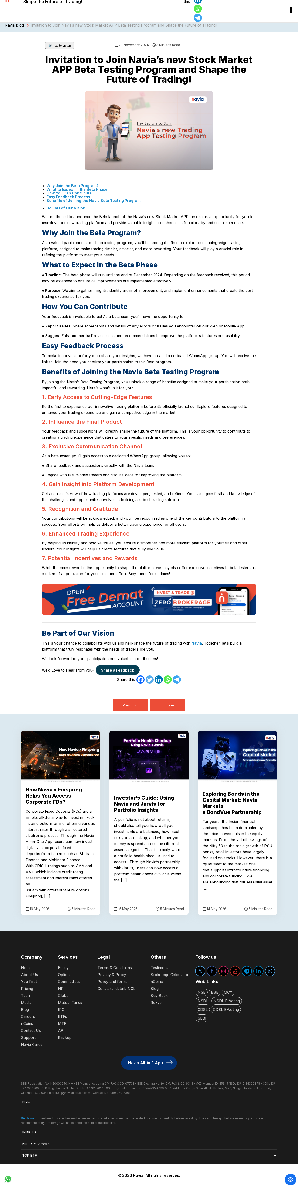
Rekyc (156, 1002)
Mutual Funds (70, 1002)
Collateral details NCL (116, 988)
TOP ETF (29, 1155)
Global (63, 995)
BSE (214, 992)
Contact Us (31, 1030)
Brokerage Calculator (170, 974)
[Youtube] (235, 971)
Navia (196, 643)
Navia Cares (31, 1044)
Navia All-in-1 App (145, 1062)
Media (26, 1002)
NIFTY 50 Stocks (36, 1144)
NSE (202, 992)
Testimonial (160, 967)
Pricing (27, 988)
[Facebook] (140, 679)
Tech (25, 995)
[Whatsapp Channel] (270, 971)
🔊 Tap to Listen (59, 45)
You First (29, 981)
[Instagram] (223, 971)
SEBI (202, 1018)
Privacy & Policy (112, 974)
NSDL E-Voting (226, 1001)
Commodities (69, 981)
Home (26, 967)
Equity (63, 967)
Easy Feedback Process (68, 196)
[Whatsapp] (198, 9)
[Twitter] (150, 679)
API (61, 1030)
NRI (61, 988)
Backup (64, 1037)
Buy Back (159, 995)
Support (28, 1037)
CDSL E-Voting (226, 1009)
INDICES (29, 1132)
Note (26, 1102)
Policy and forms (113, 981)
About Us (29, 974)
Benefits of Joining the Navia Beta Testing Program (94, 200)
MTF (62, 1023)
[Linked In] (258, 971)
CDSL (203, 1009)
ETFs (62, 1016)
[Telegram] (198, 18)
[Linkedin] (159, 679)
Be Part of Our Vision (66, 208)
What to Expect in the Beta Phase (77, 189)
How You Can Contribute (69, 193)
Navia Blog (14, 25)
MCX (228, 992)
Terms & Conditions (115, 967)
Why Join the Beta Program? (73, 185)
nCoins (27, 1023)
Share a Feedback (117, 670)
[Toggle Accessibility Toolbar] (290, 1179)
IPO (61, 1009)
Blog (25, 1009)
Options (64, 974)
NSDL (203, 1001)
